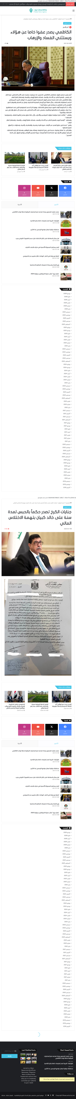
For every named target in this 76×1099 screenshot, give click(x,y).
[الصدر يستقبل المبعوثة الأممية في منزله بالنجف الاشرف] (66, 250)
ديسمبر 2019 (66, 481)
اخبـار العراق (61, 19)
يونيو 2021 (67, 426)
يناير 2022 (67, 407)
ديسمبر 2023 (66, 386)
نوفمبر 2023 (66, 389)
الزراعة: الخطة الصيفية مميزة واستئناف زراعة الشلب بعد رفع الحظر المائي (16, 167)
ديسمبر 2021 (66, 410)
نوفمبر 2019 (66, 484)
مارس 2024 (67, 376)
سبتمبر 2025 (66, 321)
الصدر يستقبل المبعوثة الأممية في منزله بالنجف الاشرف (42, 247)
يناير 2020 (67, 478)
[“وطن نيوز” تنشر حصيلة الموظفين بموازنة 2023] (66, 276)
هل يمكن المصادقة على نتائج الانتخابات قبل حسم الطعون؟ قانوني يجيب (37, 238)
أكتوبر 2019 (66, 487)
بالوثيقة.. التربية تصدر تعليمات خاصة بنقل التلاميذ (44, 221)
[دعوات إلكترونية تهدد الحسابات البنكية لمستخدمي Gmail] (22, 1058)
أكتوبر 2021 (66, 413)
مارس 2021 (67, 435)
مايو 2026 (67, 296)
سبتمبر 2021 (66, 416)
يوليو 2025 (67, 327)
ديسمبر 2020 (66, 444)
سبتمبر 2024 (66, 358)
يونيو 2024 (66, 367)
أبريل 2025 (67, 336)
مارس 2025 (67, 339)
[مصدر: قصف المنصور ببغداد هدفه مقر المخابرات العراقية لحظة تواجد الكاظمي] (66, 214)
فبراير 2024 (67, 379)
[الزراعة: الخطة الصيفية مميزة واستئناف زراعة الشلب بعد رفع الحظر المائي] (15, 158)
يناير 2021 (67, 441)
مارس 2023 (67, 401)
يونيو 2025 (67, 330)
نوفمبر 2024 (66, 352)
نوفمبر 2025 (66, 315)
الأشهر (56, 204)
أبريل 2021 (67, 432)
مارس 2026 (67, 303)
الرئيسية (68, 19)
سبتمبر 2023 (66, 395)
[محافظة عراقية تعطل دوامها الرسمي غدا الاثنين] (66, 232)
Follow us (70, 1074)
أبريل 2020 (67, 469)
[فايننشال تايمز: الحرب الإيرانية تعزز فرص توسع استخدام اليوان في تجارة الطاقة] (28, 1058)
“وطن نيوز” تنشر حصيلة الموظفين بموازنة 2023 (45, 274)
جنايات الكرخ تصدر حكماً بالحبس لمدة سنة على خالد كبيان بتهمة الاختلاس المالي (61, 167)
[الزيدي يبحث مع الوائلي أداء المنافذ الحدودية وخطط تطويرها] (38, 158)
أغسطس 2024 (66, 361)
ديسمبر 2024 (66, 349)
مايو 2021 (67, 429)
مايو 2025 (67, 333)
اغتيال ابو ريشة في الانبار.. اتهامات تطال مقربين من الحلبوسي (41, 256)
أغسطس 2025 (66, 324)
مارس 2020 (67, 472)
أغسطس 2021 (66, 420)
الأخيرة (20, 204)
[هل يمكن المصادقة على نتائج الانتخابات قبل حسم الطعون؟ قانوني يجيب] (66, 241)
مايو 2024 (67, 370)
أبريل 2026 (67, 299)
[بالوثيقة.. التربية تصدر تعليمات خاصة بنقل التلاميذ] (66, 223)
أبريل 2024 (67, 373)
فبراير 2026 (67, 306)
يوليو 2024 (67, 364)
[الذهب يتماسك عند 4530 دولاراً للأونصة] (22, 1062)
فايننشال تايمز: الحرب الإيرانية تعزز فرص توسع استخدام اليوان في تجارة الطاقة (41, 4)
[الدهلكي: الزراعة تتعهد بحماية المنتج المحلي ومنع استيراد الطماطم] (34, 1062)
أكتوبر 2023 (66, 392)
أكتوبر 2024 (66, 355)
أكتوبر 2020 (66, 450)
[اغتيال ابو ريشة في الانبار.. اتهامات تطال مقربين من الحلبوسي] (66, 259)
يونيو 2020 (67, 463)
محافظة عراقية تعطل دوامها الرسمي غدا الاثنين (44, 229)
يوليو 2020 (67, 460)
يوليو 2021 (67, 423)
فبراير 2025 (67, 343)
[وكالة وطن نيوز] (38, 11)
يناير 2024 (67, 383)
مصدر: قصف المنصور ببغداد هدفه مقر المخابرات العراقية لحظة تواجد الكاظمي (35, 212)
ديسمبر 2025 (66, 312)
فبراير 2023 (67, 404)
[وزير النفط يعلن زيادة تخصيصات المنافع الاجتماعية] (66, 267)
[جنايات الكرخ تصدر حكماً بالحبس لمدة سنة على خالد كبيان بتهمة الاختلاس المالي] (61, 158)
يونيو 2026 (67, 293)
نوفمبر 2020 (66, 447)
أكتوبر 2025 (66, 318)
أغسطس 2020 (66, 456)
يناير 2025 (67, 346)
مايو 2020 (67, 466)
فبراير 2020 (67, 475)
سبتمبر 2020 (66, 453)
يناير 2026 (67, 309)
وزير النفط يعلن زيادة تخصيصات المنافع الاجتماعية (44, 265)
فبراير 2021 (67, 438)
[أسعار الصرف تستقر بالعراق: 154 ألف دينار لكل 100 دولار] (28, 1062)
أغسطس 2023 (66, 398)
